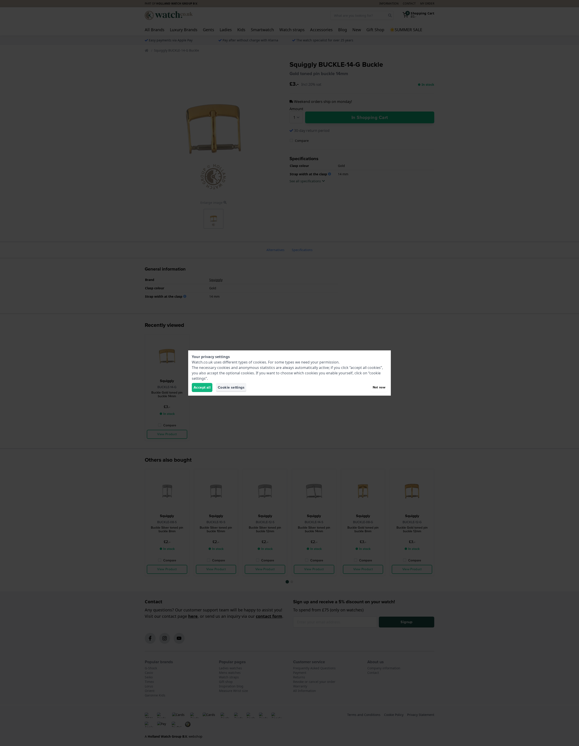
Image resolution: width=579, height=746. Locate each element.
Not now (379, 387)
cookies (259, 362)
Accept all (202, 387)
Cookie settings (231, 387)
